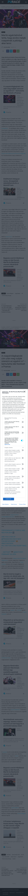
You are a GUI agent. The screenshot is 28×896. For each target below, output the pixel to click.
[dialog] (14, 448)
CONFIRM (8, 499)
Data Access (14, 504)
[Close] (25, 391)
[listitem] (14, 418)
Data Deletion (5, 504)
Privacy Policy (22, 504)
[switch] (22, 422)
